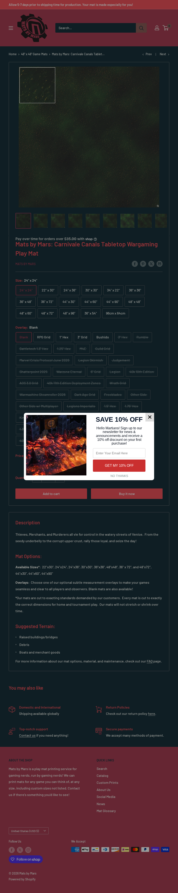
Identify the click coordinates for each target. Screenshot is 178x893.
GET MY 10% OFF (119, 465)
